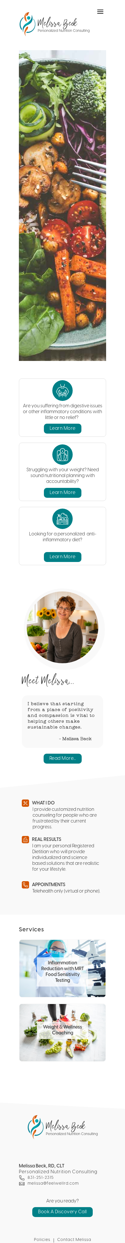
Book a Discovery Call (62, 1211)
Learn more (63, 428)
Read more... (62, 758)
